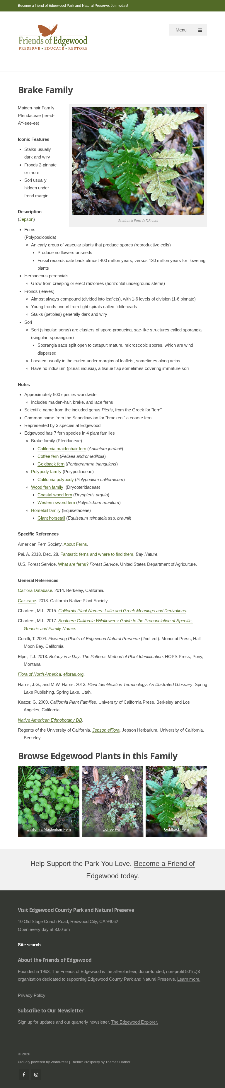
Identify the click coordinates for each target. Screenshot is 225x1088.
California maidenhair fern (62, 448)
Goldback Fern (176, 829)
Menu (181, 30)
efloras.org (73, 674)
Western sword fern (56, 502)
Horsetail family (46, 510)
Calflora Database (35, 590)
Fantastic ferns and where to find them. (97, 554)
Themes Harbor (117, 1062)
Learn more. (188, 979)
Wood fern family (47, 487)
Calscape (27, 600)
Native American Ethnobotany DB (50, 719)
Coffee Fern (112, 829)
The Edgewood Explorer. (134, 1021)
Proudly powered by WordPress (43, 1062)
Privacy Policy (31, 995)
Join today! (119, 6)
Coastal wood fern (55, 494)
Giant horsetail (51, 517)
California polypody (56, 479)
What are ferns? (73, 564)
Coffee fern (48, 456)
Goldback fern (51, 463)
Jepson (26, 219)
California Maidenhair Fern (48, 829)
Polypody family (46, 471)
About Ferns (75, 544)
